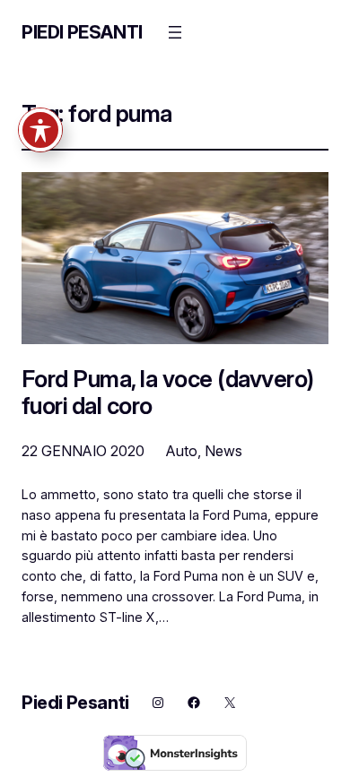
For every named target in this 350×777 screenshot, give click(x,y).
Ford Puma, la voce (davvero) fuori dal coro (168, 392)
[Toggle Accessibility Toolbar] (40, 129)
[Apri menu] (175, 32)
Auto (181, 451)
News (223, 451)
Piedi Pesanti (82, 32)
